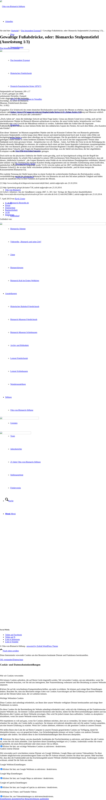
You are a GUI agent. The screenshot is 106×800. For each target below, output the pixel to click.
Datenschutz (10, 208)
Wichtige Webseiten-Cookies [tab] (12, 698)
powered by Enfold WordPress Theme (42, 646)
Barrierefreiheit (11, 210)
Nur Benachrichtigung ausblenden (35, 799)
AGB (7, 212)
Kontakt (8, 203)
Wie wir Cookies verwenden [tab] (11, 676)
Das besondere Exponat (9, 48)
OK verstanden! (6, 660)
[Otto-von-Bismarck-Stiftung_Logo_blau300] (12, 6)
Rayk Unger (20, 199)
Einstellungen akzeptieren (10, 799)
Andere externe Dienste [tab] (9, 749)
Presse (7, 205)
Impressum (9, 215)
